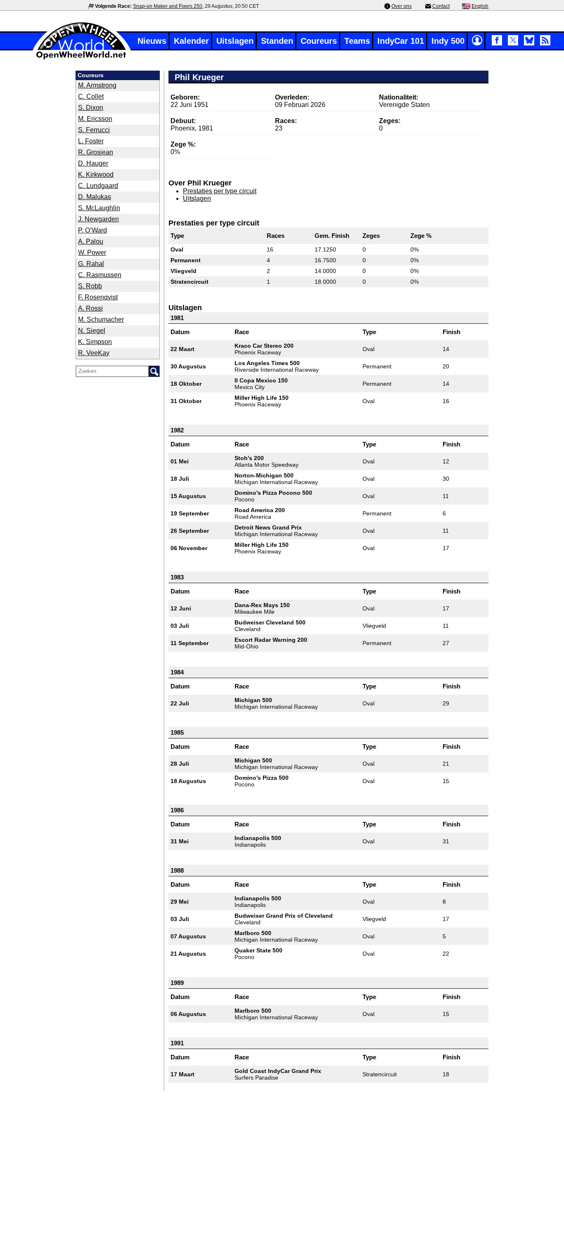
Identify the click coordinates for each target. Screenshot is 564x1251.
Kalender (191, 40)
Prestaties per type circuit (219, 191)
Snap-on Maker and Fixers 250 (167, 6)
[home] (82, 58)
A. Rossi (90, 308)
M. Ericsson (95, 118)
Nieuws (151, 40)
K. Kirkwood (96, 174)
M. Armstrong (97, 85)
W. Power (92, 252)
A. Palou (90, 241)
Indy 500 (447, 40)
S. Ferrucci (94, 129)
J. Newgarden (98, 219)
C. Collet (91, 96)
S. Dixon (90, 107)
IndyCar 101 (400, 40)
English (480, 6)
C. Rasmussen (99, 274)
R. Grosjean (95, 152)
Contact (441, 6)
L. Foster (91, 141)
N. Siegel (91, 330)
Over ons (401, 6)
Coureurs (319, 40)
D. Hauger (93, 163)
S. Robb (90, 286)
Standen (277, 40)
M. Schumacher (101, 319)
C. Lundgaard (98, 185)
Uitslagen (235, 40)
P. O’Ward (92, 230)
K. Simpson (95, 341)
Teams (357, 40)
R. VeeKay (93, 352)
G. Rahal (91, 263)
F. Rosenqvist (98, 297)
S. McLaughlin (99, 207)
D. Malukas (94, 196)
